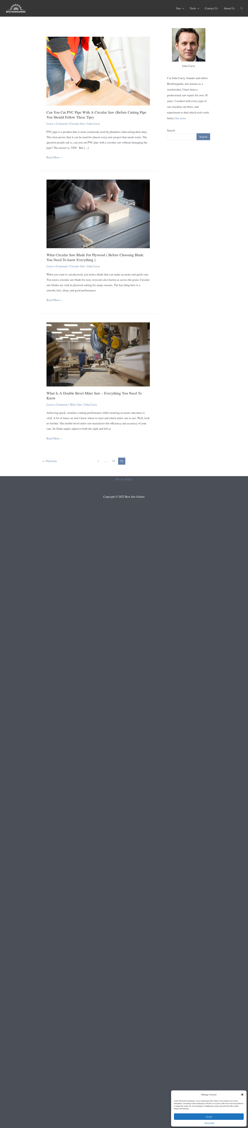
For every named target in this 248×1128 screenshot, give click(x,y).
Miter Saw (76, 404)
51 (113, 461)
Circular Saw (77, 124)
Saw (178, 8)
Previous (49, 461)
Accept (209, 1116)
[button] (242, 1094)
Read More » (54, 157)
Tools (193, 8)
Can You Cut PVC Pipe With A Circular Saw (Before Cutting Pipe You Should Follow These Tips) (96, 114)
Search (171, 130)
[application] (182, 8)
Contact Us (211, 8)
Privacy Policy (210, 1123)
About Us (229, 8)
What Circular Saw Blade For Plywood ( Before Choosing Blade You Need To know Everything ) (95, 257)
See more (180, 118)
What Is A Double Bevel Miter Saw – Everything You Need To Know (94, 395)
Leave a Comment (56, 124)
